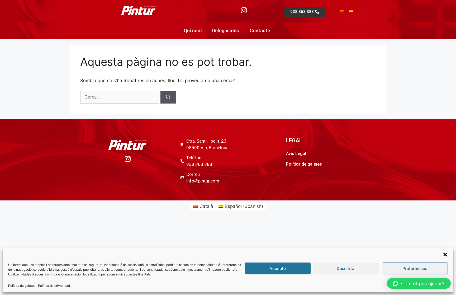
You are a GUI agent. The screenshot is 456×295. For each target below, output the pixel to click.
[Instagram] (243, 10)
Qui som (193, 30)
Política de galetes (21, 286)
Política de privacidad (54, 286)
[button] (445, 254)
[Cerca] (168, 97)
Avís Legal (296, 153)
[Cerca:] (120, 97)
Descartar (346, 268)
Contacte (260, 30)
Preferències (414, 268)
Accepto (277, 268)
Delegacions (225, 30)
